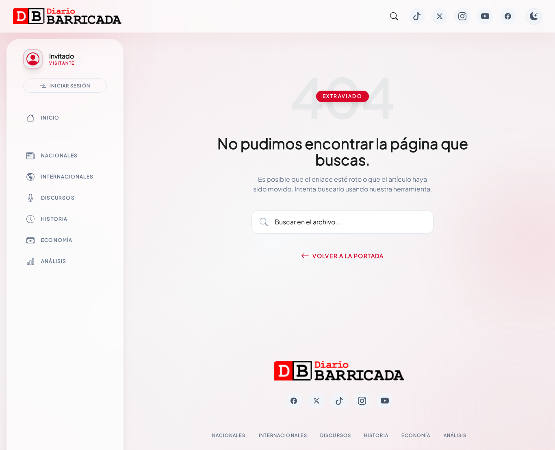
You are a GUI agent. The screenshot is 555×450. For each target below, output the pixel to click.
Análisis (54, 261)
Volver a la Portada (348, 255)
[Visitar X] (439, 16)
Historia (54, 219)
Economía (57, 240)
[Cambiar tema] (534, 16)
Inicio (50, 118)
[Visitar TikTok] (417, 16)
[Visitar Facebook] (508, 16)
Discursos (58, 198)
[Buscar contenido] (394, 16)
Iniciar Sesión (70, 85)
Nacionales (59, 155)
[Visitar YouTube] (485, 16)
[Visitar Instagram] (462, 16)
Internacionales (67, 177)
